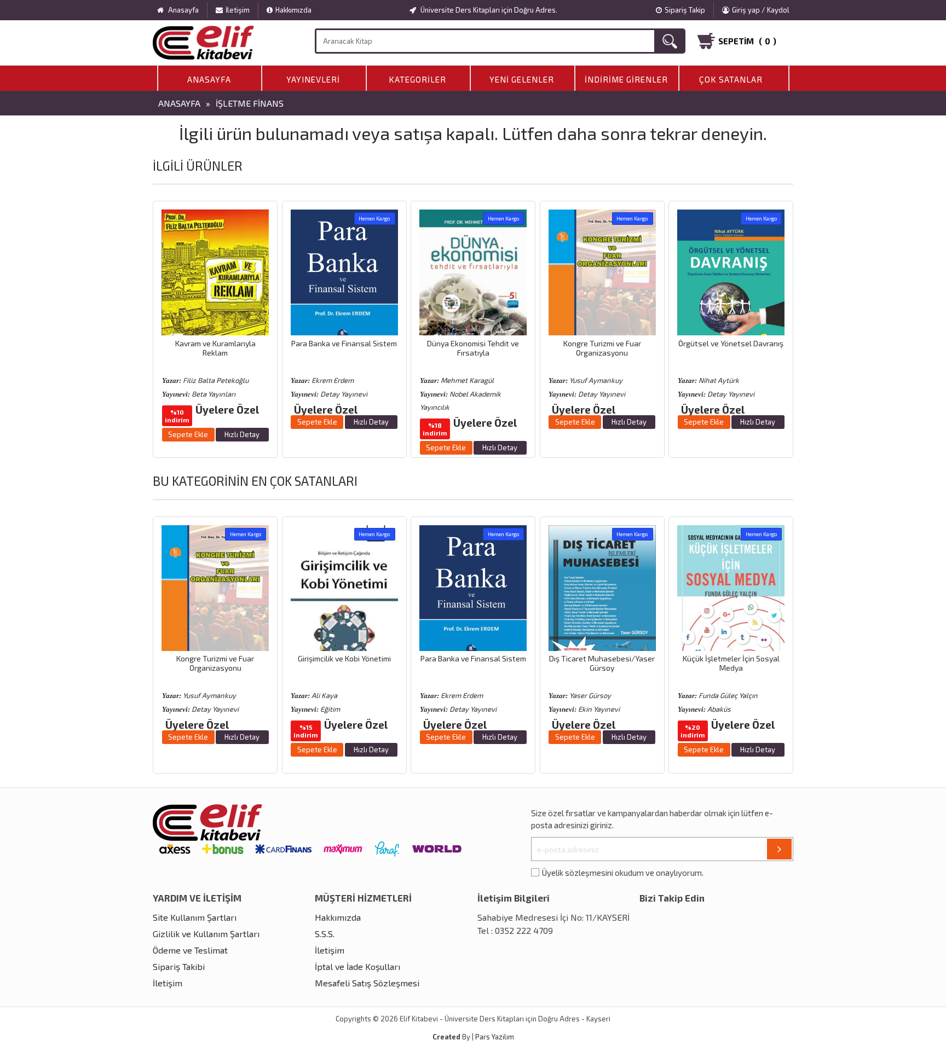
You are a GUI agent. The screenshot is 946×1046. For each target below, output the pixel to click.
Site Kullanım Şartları (194, 917)
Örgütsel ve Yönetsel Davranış (730, 343)
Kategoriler (417, 79)
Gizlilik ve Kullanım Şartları (206, 933)
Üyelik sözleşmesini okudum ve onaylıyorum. (622, 873)
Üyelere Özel (227, 409)
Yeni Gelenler (521, 79)
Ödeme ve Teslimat (190, 950)
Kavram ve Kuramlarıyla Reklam (215, 348)
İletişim (238, 9)
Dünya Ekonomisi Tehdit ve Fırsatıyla (473, 348)
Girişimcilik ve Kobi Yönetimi (344, 658)
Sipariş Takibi (179, 966)
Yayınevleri (313, 79)
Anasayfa (209, 79)
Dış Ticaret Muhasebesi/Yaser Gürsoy (602, 663)
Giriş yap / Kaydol (760, 9)
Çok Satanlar (731, 79)
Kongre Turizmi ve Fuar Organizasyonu (602, 348)
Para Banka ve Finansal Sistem (344, 343)
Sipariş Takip (685, 9)
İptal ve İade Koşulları (357, 966)
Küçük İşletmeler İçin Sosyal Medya (731, 663)
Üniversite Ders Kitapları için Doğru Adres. (488, 9)
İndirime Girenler (626, 79)
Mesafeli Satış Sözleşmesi (367, 983)
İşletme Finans (250, 103)
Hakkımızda (293, 9)
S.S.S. (324, 933)
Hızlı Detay (241, 434)
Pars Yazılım (494, 1036)
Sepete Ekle (188, 434)
